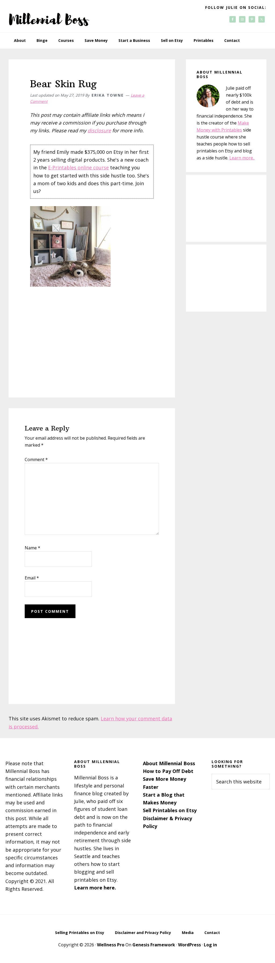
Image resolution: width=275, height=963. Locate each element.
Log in (210, 945)
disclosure (99, 130)
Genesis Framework (153, 945)
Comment (36, 459)
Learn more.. (242, 158)
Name (32, 548)
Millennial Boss (49, 16)
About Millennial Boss (169, 763)
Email (32, 578)
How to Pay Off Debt (168, 771)
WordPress (189, 945)
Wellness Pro (110, 945)
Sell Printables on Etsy (170, 810)
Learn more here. (95, 887)
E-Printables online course (78, 167)
